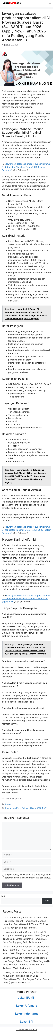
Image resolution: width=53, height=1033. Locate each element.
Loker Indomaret (26, 1013)
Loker (8, 804)
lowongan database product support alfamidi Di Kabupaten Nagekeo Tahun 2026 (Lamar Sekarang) (26, 167)
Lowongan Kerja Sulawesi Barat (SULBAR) (26, 808)
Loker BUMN (26, 997)
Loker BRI (26, 1021)
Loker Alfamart (26, 1005)
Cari (3, 896)
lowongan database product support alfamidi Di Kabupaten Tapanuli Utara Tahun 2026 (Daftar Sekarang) (26, 530)
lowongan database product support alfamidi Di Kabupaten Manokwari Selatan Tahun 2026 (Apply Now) (26, 598)
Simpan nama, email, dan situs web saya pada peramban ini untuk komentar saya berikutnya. (28, 876)
